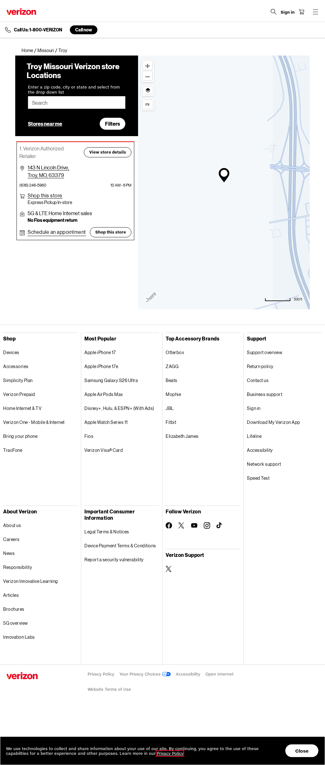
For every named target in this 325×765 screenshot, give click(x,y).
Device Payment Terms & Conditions (120, 545)
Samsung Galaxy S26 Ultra (111, 380)
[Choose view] (148, 90)
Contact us (258, 380)
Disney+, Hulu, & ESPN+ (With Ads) (119, 408)
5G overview (15, 623)
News (9, 553)
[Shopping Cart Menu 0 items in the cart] (301, 12)
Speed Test (258, 478)
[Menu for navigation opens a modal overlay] (315, 12)
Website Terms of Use (109, 689)
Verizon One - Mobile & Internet (34, 422)
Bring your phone (20, 436)
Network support (264, 464)
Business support (264, 394)
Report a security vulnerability (114, 559)
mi (147, 104)
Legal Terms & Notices (106, 531)
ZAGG (172, 366)
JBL (170, 408)
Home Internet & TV (22, 408)
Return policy (260, 366)
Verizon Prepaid (19, 394)
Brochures (13, 609)
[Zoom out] (148, 76)
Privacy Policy (101, 674)
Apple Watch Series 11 (106, 422)
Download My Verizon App (273, 422)
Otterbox (175, 352)
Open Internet (219, 674)
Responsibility (17, 567)
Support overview (264, 352)
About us (12, 525)
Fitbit (171, 422)
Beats (171, 380)
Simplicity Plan (18, 380)
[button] (45, 195)
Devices (11, 352)
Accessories (16, 366)
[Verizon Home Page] (21, 11)
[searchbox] (76, 102)
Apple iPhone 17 (100, 352)
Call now (83, 29)
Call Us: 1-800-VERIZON (38, 30)
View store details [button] (107, 152)
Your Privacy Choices (140, 674)
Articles (11, 595)
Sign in (254, 408)
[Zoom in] (148, 65)
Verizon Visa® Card (103, 450)
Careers (11, 539)
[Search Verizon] (274, 12)
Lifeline (254, 436)
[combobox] (76, 102)
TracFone (12, 450)
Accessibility (260, 450)
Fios (88, 436)
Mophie (173, 394)
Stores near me (45, 124)
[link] (29, 50)
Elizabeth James (182, 436)
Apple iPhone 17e (101, 366)
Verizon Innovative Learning (30, 581)
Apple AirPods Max (103, 394)
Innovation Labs (19, 637)
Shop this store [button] (110, 232)
